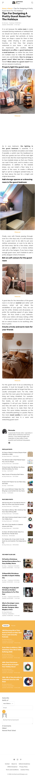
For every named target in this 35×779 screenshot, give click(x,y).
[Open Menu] (3, 2)
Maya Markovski (8, 612)
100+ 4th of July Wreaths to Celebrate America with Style (12, 525)
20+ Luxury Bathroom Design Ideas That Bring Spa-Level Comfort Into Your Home (13, 489)
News (10, 8)
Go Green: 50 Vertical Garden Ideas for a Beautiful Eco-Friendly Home (13, 532)
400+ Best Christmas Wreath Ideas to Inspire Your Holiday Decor (14, 518)
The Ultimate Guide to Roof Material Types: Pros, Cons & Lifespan (13, 460)
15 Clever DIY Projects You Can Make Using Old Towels (13, 482)
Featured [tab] (5, 625)
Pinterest (17, 116)
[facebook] (9, 443)
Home (4, 8)
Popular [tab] (13, 625)
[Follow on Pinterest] (20, 759)
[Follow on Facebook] (14, 759)
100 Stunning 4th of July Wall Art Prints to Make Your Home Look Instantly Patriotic (13, 503)
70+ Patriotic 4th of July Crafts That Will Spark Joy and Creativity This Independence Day (14, 540)
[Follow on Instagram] (17, 759)
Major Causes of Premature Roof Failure (13, 474)
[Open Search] (32, 2)
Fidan (5, 566)
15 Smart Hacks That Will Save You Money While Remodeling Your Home (13, 468)
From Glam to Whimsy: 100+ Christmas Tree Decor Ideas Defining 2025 (14, 510)
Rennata (6, 23)
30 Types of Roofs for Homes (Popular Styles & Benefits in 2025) (14, 453)
